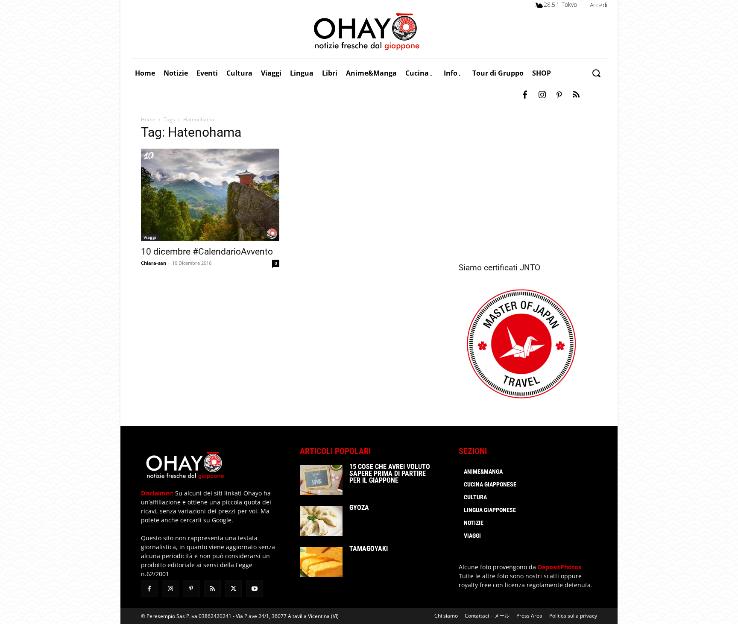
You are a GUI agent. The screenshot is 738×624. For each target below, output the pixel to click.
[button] (596, 73)
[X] (233, 588)
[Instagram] (542, 95)
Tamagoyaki (368, 549)
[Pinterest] (559, 95)
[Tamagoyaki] (321, 562)
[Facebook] (524, 95)
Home (148, 119)
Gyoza (359, 508)
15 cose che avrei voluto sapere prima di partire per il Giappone (389, 473)
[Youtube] (254, 588)
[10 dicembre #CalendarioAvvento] (210, 195)
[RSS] (576, 95)
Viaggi (150, 237)
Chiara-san (153, 263)
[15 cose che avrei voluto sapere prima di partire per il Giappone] (321, 480)
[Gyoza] (321, 521)
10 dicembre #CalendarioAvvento (207, 251)
